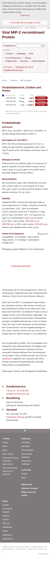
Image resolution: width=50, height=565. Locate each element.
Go (43, 46)
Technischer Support (8, 510)
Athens (28, 58)
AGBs (5, 531)
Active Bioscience (14, 58)
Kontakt (6, 505)
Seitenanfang (43, 554)
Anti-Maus (25, 442)
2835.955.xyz (31, 221)
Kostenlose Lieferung (15, 417)
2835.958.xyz (8, 224)
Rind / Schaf (8, 454)
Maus (5, 446)
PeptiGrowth (11, 61)
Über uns (6, 523)
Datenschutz (8, 539)
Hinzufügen (41, 98)
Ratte (5, 450)
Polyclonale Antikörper (26, 462)
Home (5, 501)
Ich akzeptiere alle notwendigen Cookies (25, 23)
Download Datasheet (21, 266)
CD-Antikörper (27, 450)
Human (6, 442)
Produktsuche (9, 46)
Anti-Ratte (25, 446)
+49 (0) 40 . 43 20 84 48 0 (17, 391)
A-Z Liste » (8, 67)
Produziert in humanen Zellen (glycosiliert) (11, 461)
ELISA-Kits (26, 470)
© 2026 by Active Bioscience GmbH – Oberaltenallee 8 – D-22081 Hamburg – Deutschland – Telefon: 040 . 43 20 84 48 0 (24, 549)
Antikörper (21, 54)
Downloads (7, 527)
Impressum (7, 535)
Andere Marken (38, 61)
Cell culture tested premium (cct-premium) (10, 471)
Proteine (9, 54)
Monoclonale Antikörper (26, 455)
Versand (6, 516)
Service (6, 520)
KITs (31, 54)
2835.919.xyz (41, 224)
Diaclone (24, 61)
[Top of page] (25, 431)
